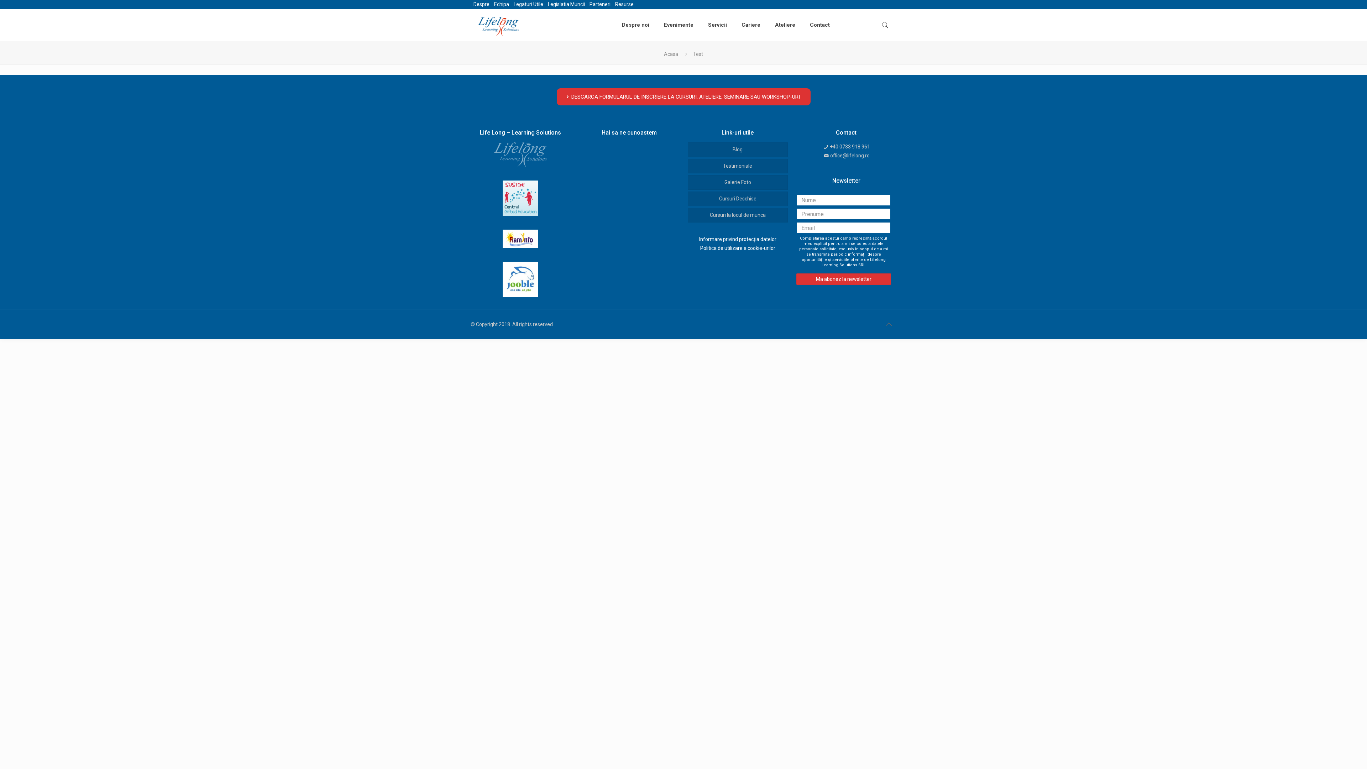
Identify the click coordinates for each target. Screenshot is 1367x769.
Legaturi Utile (528, 4)
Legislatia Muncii (566, 4)
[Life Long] (498, 25)
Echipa (501, 4)
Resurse (624, 4)
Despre (481, 4)
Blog (738, 149)
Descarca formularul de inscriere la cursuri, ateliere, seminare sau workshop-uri (685, 97)
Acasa (671, 54)
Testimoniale (737, 166)
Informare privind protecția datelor (737, 239)
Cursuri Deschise (737, 199)
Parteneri (600, 4)
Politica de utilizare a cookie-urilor (737, 248)
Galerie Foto (737, 182)
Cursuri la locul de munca (738, 215)
